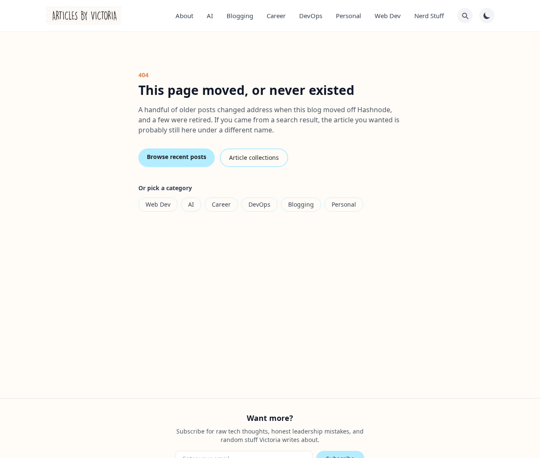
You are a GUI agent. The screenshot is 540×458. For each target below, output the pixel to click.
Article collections (254, 158)
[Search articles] (464, 15)
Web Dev (388, 15)
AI (210, 15)
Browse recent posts (176, 157)
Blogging (240, 15)
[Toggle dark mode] (486, 15)
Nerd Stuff (429, 15)
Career (276, 15)
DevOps (310, 15)
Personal (348, 15)
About (184, 15)
